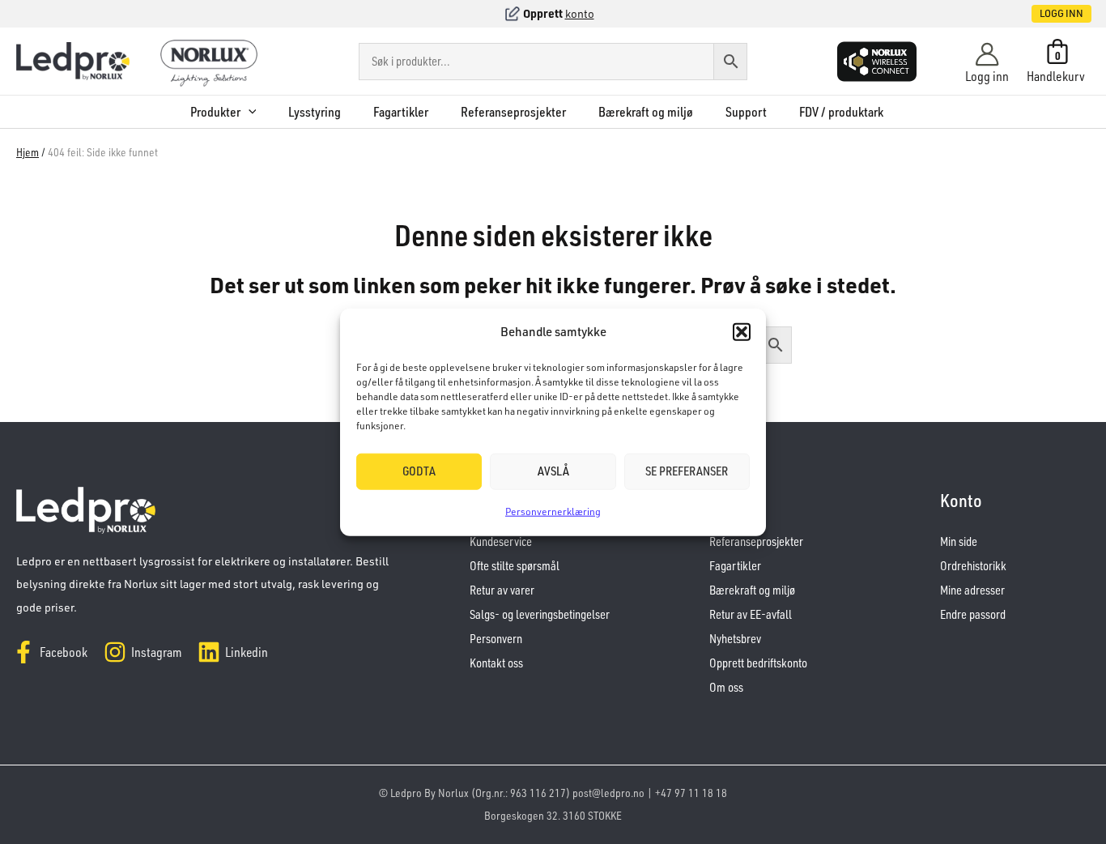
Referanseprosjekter (513, 112)
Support (746, 112)
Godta (419, 471)
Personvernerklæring (553, 511)
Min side (958, 541)
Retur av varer (502, 590)
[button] (742, 332)
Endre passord (973, 614)
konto (579, 13)
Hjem (27, 152)
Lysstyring (314, 112)
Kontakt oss (496, 663)
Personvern (496, 638)
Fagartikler (400, 112)
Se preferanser (686, 471)
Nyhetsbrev (735, 638)
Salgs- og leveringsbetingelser (540, 614)
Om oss (726, 687)
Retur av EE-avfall (750, 614)
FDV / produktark (841, 112)
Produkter (215, 112)
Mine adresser (972, 590)
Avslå (553, 471)
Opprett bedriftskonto (758, 663)
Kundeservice (501, 541)
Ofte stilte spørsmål (514, 565)
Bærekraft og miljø (645, 112)
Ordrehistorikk (973, 565)
